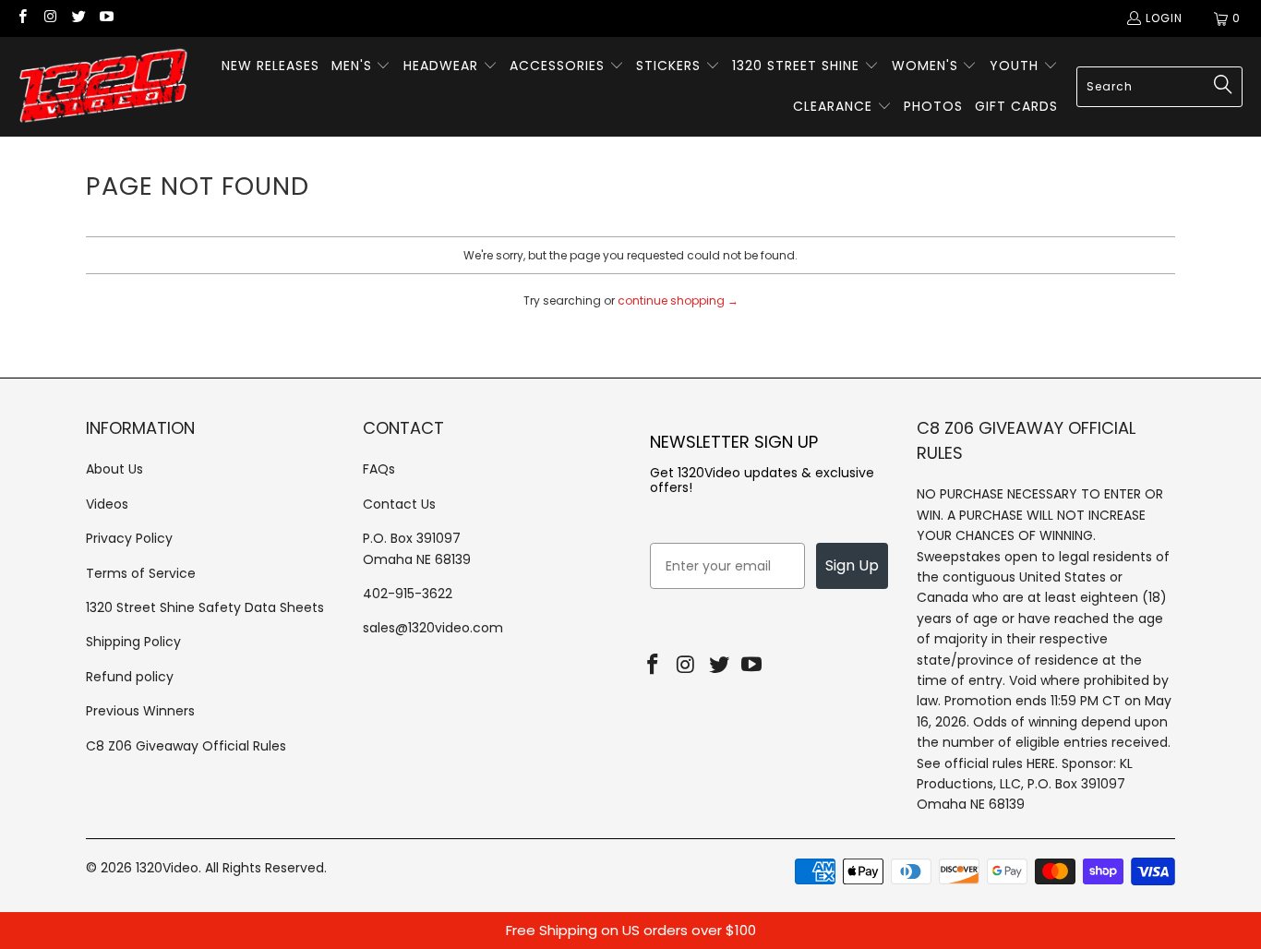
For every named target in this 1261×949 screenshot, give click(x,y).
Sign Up (852, 565)
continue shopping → (678, 300)
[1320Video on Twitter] (78, 18)
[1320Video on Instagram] (49, 18)
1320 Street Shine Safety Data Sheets (205, 607)
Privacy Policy (129, 538)
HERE (1041, 763)
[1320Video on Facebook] (22, 18)
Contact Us (399, 504)
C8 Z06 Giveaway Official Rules (186, 746)
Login (1164, 18)
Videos (107, 504)
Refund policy (130, 676)
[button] (361, 66)
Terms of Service (141, 573)
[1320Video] (103, 86)
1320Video (167, 868)
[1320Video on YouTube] (106, 18)
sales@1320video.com (433, 628)
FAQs (379, 469)
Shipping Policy (133, 641)
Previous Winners (140, 711)
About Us (114, 469)
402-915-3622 (407, 593)
